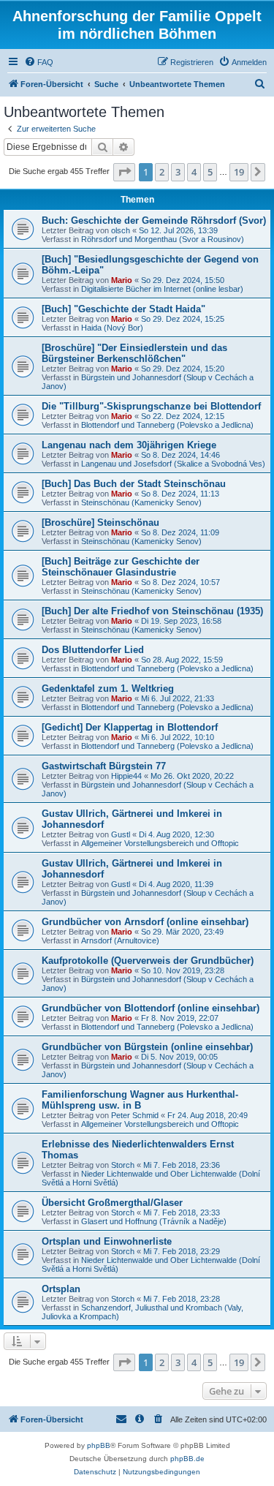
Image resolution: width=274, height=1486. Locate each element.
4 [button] (194, 171)
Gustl (120, 834)
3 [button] (177, 171)
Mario (121, 280)
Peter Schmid (135, 1115)
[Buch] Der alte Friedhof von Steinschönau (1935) (152, 611)
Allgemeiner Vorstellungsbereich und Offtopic (160, 843)
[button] (124, 172)
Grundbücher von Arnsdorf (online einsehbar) (145, 921)
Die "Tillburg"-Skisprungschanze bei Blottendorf (151, 406)
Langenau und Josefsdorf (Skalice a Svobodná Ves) (173, 463)
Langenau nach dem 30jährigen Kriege (129, 445)
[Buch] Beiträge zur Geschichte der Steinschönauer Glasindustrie (120, 567)
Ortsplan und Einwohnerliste (107, 1241)
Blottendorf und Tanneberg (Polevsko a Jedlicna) (167, 424)
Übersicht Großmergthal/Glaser (112, 1202)
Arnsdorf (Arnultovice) (120, 940)
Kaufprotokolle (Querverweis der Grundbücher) (148, 960)
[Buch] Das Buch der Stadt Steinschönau (134, 483)
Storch (122, 1165)
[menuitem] (38, 62)
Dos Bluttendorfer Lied (93, 649)
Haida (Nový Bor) (112, 327)
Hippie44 (126, 776)
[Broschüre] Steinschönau (100, 522)
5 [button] (210, 171)
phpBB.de (187, 1459)
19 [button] (239, 171)
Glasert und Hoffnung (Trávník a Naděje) (154, 1221)
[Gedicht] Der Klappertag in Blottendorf (130, 727)
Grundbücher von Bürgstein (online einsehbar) (147, 1046)
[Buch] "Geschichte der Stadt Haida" (123, 308)
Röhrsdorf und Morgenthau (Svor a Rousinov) (162, 239)
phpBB (98, 1445)
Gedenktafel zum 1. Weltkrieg (108, 688)
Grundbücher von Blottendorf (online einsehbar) (150, 1008)
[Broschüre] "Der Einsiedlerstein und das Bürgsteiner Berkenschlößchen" (134, 353)
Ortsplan (61, 1288)
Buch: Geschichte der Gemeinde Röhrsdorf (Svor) (154, 220)
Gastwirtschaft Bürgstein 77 (104, 766)
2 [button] (161, 171)
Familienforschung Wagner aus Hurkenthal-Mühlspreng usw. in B (140, 1100)
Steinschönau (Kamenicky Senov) (141, 502)
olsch (120, 230)
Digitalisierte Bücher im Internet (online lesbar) (162, 288)
